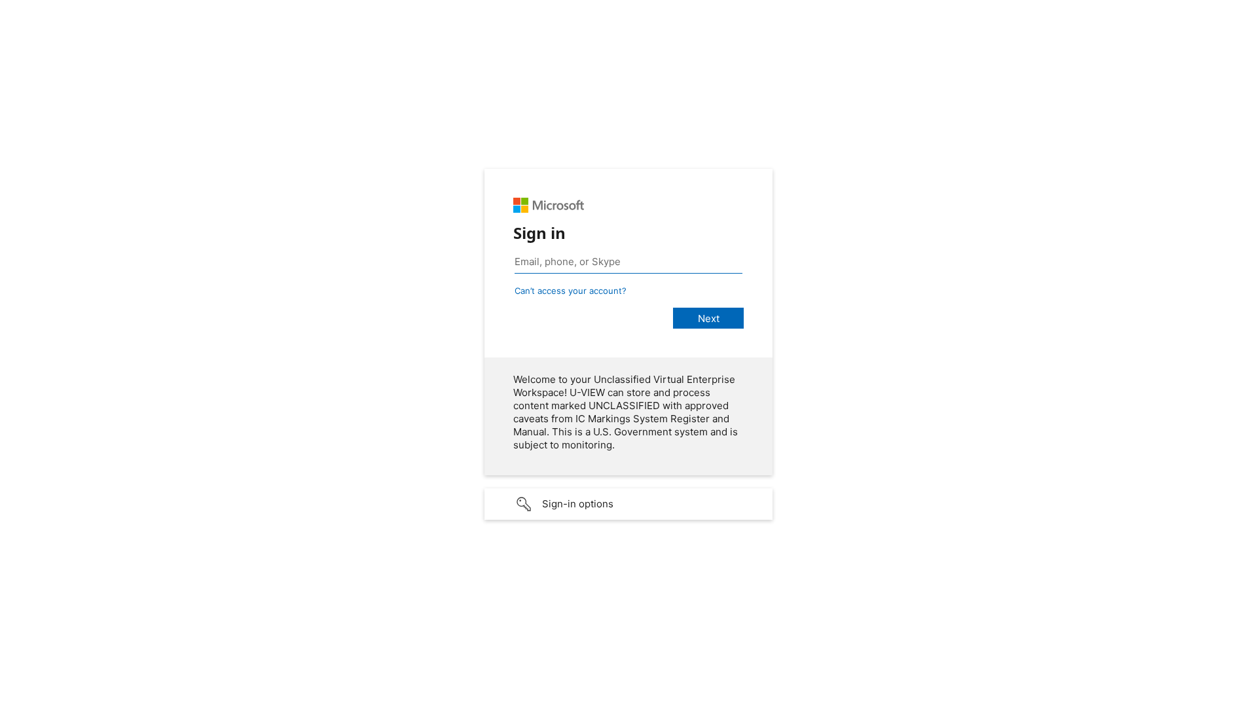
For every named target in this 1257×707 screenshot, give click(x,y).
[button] (628, 504)
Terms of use (1120, 697)
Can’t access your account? (571, 290)
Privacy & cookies (1190, 697)
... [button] (1244, 695)
